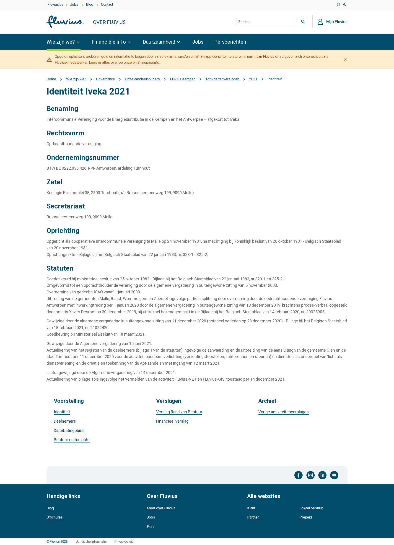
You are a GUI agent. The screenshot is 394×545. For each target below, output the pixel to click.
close (345, 59)
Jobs (74, 4)
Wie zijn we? (61, 42)
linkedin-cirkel (322, 475)
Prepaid (305, 517)
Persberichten (230, 42)
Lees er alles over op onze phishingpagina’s (124, 62)
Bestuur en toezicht (72, 439)
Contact (107, 4)
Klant (251, 508)
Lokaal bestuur (311, 508)
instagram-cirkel (310, 475)
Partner (253, 517)
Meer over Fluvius (161, 508)
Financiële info (109, 42)
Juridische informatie (91, 541)
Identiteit (62, 411)
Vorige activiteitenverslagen (283, 411)
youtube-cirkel (334, 475)
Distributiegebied (69, 430)
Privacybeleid (124, 541)
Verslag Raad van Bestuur (179, 411)
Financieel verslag (172, 421)
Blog (89, 4)
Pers (151, 526)
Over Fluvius (109, 22)
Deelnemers (65, 421)
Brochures (55, 517)
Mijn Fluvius (336, 21)
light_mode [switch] (338, 4)
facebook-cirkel (298, 475)
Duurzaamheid (159, 42)
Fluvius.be (55, 4)
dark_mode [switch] (345, 4)
